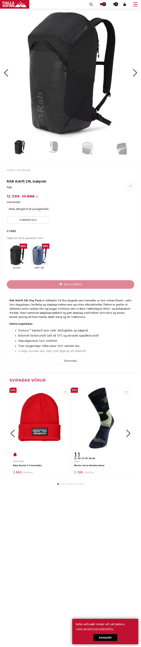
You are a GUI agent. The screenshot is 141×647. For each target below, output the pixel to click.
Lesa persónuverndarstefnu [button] (94, 628)
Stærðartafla (28, 220)
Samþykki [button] (105, 637)
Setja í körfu (72, 284)
